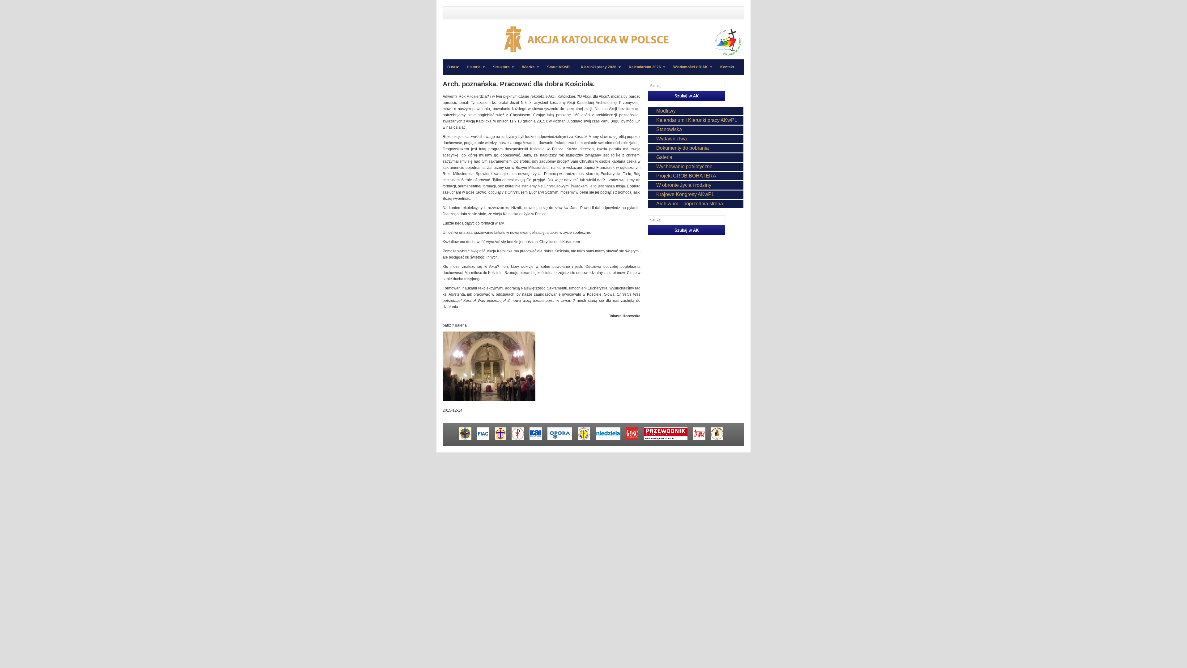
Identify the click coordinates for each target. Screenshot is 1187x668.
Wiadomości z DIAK (688, 70)
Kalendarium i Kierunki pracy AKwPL (696, 120)
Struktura (499, 70)
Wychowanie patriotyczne (684, 166)
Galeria (664, 157)
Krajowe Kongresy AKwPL (685, 194)
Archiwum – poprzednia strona (689, 203)
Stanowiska (669, 129)
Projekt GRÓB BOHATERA (686, 175)
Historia (471, 70)
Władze (526, 70)
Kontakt (727, 67)
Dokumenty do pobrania (682, 148)
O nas (452, 67)
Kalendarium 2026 (642, 70)
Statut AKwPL (559, 67)
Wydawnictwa (671, 138)
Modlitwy (666, 110)
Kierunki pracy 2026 (596, 70)
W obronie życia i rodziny (683, 185)
